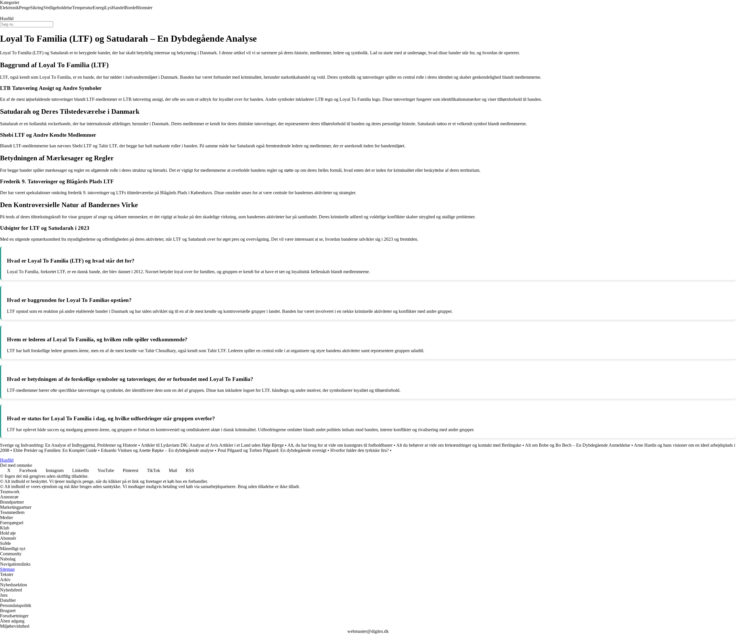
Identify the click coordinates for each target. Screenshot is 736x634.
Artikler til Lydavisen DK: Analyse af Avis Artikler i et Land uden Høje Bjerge (212, 445)
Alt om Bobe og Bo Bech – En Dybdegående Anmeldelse (577, 445)
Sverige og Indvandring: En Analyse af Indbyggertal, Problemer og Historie (68, 445)
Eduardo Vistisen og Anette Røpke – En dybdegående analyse (157, 450)
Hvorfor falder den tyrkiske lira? (359, 450)
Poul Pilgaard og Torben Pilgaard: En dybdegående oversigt (272, 450)
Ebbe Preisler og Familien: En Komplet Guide (55, 450)
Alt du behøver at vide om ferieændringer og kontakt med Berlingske (458, 445)
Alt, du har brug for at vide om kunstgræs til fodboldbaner (340, 445)
